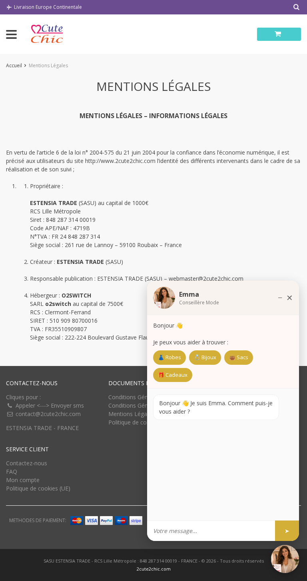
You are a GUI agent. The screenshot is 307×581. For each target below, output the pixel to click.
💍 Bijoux (205, 357)
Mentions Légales (131, 414)
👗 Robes (169, 357)
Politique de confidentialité (142, 422)
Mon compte (23, 480)
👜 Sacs (238, 357)
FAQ (11, 471)
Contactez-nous (26, 463)
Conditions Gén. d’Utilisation (144, 397)
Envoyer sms (67, 405)
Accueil (14, 65)
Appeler (25, 405)
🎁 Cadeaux (172, 374)
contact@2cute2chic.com (48, 414)
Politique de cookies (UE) (38, 488)
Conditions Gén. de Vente (140, 405)
